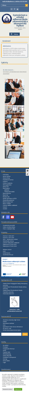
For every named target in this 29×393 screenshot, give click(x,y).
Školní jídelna (6, 188)
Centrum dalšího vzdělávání (10, 205)
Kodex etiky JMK (7, 355)
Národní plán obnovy (8, 241)
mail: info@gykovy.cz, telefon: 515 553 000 (14, 1)
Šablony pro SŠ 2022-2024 (10, 246)
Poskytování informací (9, 349)
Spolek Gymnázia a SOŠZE (10, 198)
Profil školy (6, 174)
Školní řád (5, 195)
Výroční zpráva (6, 176)
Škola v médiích (7, 203)
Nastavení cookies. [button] (7, 389)
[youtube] (17, 9)
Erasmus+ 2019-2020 (8, 237)
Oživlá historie (6, 253)
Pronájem (5, 347)
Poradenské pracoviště (9, 225)
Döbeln (5, 321)
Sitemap (5, 359)
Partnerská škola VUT (8, 294)
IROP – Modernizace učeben (10, 239)
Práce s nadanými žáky (9, 229)
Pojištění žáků (6, 352)
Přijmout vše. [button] (18, 389)
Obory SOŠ (6, 186)
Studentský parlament (8, 200)
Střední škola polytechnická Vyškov (12, 330)
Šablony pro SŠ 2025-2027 (10, 244)
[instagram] (11, 9)
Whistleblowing (7, 354)
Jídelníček (6, 190)
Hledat (25, 334)
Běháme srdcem (7, 249)
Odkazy (4, 5)
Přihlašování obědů (9, 191)
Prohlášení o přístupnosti (9, 357)
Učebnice (5, 181)
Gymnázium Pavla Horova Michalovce (13, 327)
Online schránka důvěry (9, 227)
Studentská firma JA (8, 254)
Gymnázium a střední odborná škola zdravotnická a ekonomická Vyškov (20, 20)
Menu (16, 34)
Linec (4, 325)
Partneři (5, 207)
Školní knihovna (7, 193)
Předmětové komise (8, 179)
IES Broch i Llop (7, 328)
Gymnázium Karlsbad (8, 323)
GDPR (4, 350)
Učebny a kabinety (7, 183)
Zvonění (5, 209)
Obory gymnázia (7, 185)
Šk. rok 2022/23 (8, 70)
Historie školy (6, 178)
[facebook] (14, 9)
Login (4, 362)
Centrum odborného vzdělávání (11, 242)
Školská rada (6, 197)
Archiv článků (6, 360)
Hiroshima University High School (11, 320)
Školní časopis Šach (8, 202)
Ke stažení (5, 345)
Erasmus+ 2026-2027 (8, 236)
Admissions (7, 46)
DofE (4, 251)
